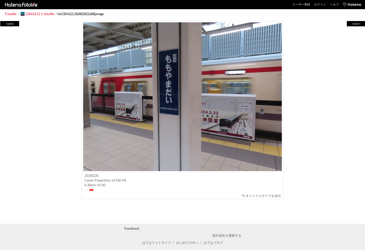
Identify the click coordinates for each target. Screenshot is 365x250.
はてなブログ (213, 243)
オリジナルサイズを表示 (263, 196)
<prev (10, 24)
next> (356, 24)
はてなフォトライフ (156, 243)
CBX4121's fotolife (40, 14)
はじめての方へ (187, 243)
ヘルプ (334, 4)
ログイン (320, 4)
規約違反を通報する (226, 235)
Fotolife (11, 14)
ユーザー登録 (301, 4)
